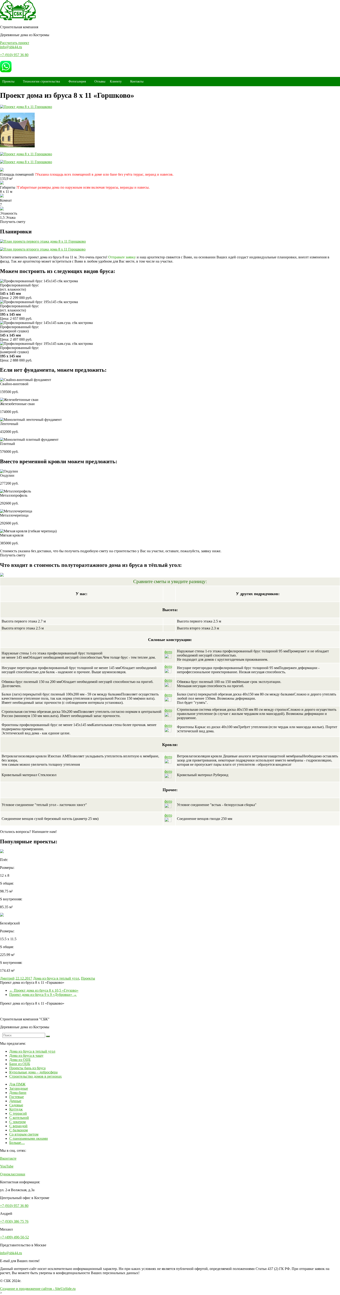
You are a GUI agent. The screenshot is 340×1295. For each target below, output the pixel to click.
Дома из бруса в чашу (26, 1055)
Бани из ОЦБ (19, 1064)
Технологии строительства (41, 81)
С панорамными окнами (28, 1138)
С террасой (18, 1113)
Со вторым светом (23, 1134)
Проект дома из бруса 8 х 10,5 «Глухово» (43, 990)
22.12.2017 (23, 978)
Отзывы (99, 81)
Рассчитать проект (14, 43)
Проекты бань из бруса (27, 1068)
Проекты (8, 81)
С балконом (18, 1130)
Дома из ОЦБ (20, 1060)
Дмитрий (7, 978)
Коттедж (16, 1109)
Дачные (15, 1101)
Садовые (16, 1105)
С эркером (17, 1122)
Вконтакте (8, 1158)
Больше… (17, 1143)
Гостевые (16, 1097)
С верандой (18, 1126)
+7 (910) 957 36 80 (14, 55)
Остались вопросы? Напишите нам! (28, 832)
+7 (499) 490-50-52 (14, 1237)
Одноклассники (12, 1174)
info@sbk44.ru (11, 47)
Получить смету (12, 222)
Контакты (136, 81)
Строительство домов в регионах (35, 1076)
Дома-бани (17, 1093)
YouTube (6, 1166)
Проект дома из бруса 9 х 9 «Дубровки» (43, 995)
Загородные (18, 1088)
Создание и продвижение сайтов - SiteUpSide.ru (38, 1289)
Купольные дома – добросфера (33, 1072)
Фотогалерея (77, 81)
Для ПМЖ (17, 1084)
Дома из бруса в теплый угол (56, 978)
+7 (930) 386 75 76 (14, 1221)
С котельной (19, 1118)
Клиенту (116, 81)
